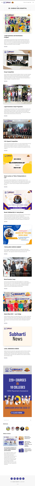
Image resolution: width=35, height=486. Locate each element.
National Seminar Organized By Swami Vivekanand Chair (28, 437)
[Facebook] (12, 479)
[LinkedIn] (23, 479)
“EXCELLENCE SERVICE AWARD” (12, 247)
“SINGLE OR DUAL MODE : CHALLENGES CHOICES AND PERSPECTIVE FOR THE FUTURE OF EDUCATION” (28, 444)
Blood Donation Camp (9, 279)
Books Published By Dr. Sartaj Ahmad (13, 212)
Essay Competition (9, 72)
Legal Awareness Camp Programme (13, 106)
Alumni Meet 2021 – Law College (12, 314)
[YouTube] (20, 479)
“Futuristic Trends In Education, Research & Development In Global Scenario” (28, 450)
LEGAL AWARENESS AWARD (11, 348)
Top (17, 484)
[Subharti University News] (8, 2)
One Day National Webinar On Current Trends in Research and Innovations (10, 449)
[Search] (33, 2)
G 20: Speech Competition (11, 141)
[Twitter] (15, 479)
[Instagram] (17, 479)
